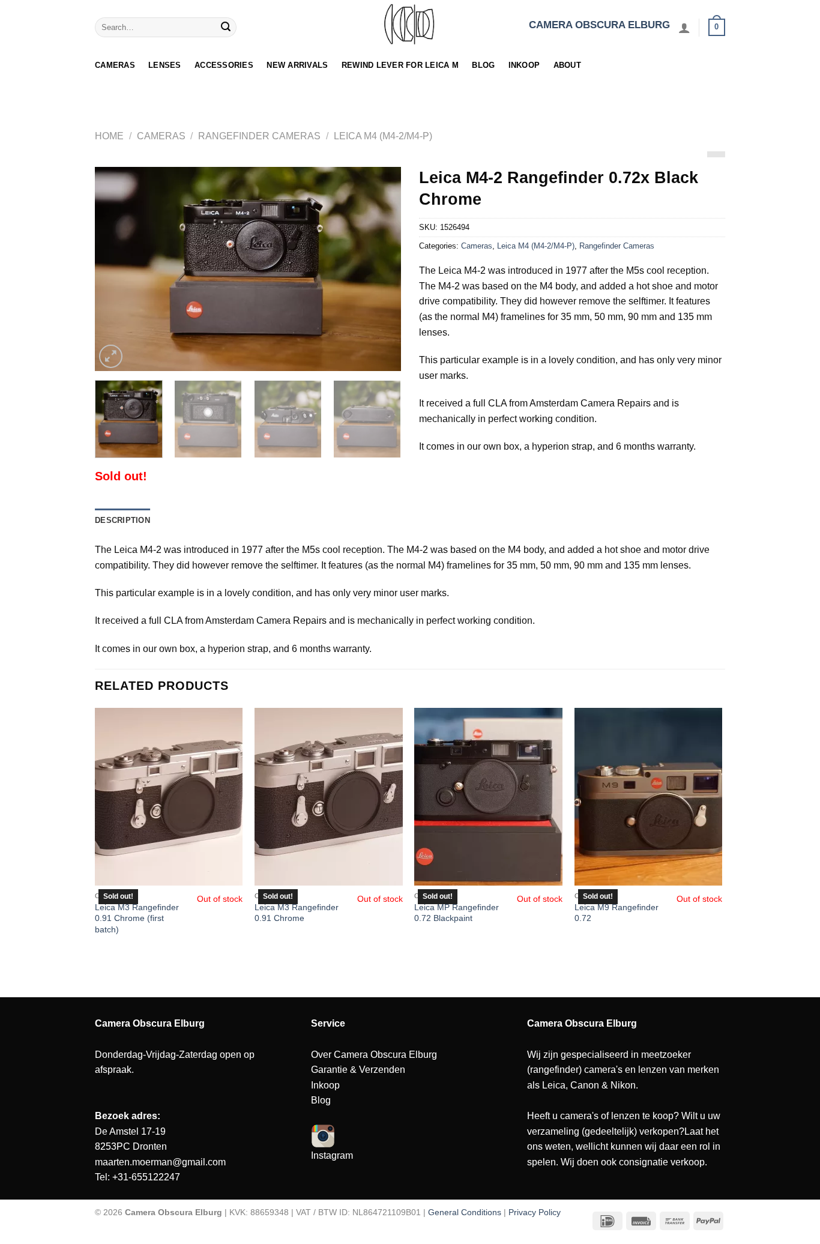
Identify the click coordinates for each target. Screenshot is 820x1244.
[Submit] (226, 27)
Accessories (223, 65)
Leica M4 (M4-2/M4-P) (383, 136)
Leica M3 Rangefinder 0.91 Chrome (297, 912)
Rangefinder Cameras (259, 136)
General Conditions (464, 1212)
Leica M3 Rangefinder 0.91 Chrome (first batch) (137, 918)
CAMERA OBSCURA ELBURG (599, 25)
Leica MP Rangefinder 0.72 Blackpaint (456, 912)
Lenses (164, 65)
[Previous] (116, 269)
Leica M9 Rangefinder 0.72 (616, 912)
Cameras (115, 65)
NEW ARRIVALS (297, 65)
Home (109, 136)
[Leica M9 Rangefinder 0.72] (648, 797)
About (567, 65)
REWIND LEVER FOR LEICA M (400, 65)
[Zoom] (110, 356)
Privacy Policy (534, 1212)
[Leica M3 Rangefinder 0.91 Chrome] (329, 797)
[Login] (684, 27)
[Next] (380, 269)
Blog (483, 65)
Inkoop (524, 65)
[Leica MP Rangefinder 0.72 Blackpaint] (488, 797)
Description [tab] (122, 520)
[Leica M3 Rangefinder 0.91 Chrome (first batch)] (169, 797)
